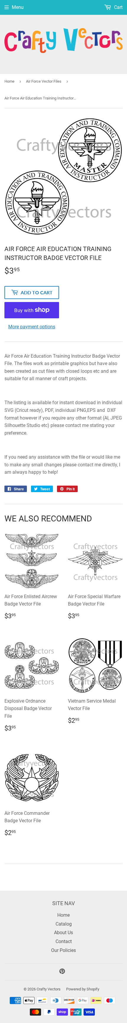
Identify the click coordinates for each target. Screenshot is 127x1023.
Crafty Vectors (49, 989)
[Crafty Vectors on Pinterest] (62, 972)
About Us (63, 932)
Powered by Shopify (82, 989)
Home (9, 81)
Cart (118, 7)
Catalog (64, 924)
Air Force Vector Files (43, 81)
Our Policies (63, 950)
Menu (18, 7)
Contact (64, 941)
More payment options (31, 327)
